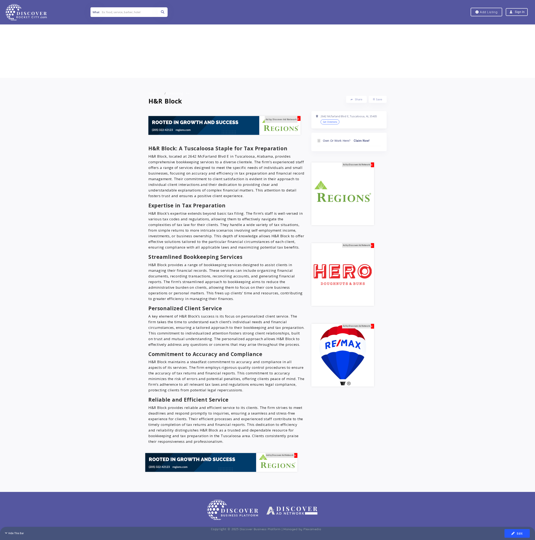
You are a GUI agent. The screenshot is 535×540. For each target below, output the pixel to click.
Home (152, 93)
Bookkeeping (173, 93)
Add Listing (488, 12)
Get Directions (330, 121)
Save (379, 99)
